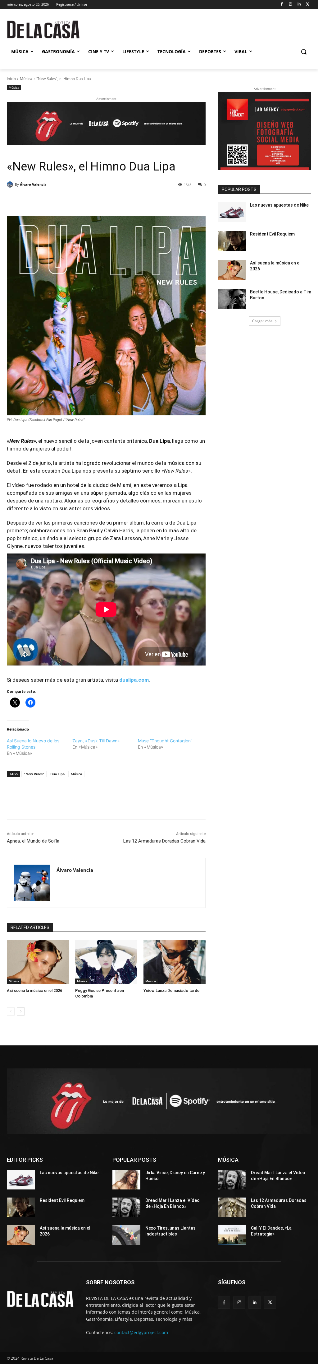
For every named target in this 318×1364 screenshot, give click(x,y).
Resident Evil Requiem (272, 233)
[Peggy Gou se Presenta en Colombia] (106, 962)
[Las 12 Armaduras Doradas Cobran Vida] (232, 1207)
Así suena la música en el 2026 (34, 990)
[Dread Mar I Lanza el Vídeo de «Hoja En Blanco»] (126, 1207)
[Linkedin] (298, 4)
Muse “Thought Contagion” (165, 740)
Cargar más (262, 321)
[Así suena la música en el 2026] (38, 962)
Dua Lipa (57, 774)
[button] (303, 51)
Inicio (11, 78)
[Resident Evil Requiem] (232, 241)
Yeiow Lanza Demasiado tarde (171, 990)
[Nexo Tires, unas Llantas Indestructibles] (126, 1235)
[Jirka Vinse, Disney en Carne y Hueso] (126, 1179)
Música (26, 78)
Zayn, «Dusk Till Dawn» (96, 740)
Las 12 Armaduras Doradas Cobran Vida (164, 841)
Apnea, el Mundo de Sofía (33, 841)
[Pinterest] (78, 200)
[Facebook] (281, 4)
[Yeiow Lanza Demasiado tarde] (174, 962)
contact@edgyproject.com (141, 1332)
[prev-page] (11, 1011)
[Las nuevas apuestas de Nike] (232, 212)
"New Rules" (34, 774)
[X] (307, 4)
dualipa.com (134, 680)
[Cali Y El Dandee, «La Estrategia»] (232, 1235)
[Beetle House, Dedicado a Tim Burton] (232, 299)
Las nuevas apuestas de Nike (279, 205)
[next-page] (21, 1011)
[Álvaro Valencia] (11, 184)
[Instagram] (290, 4)
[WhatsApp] (93, 200)
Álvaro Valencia (33, 184)
